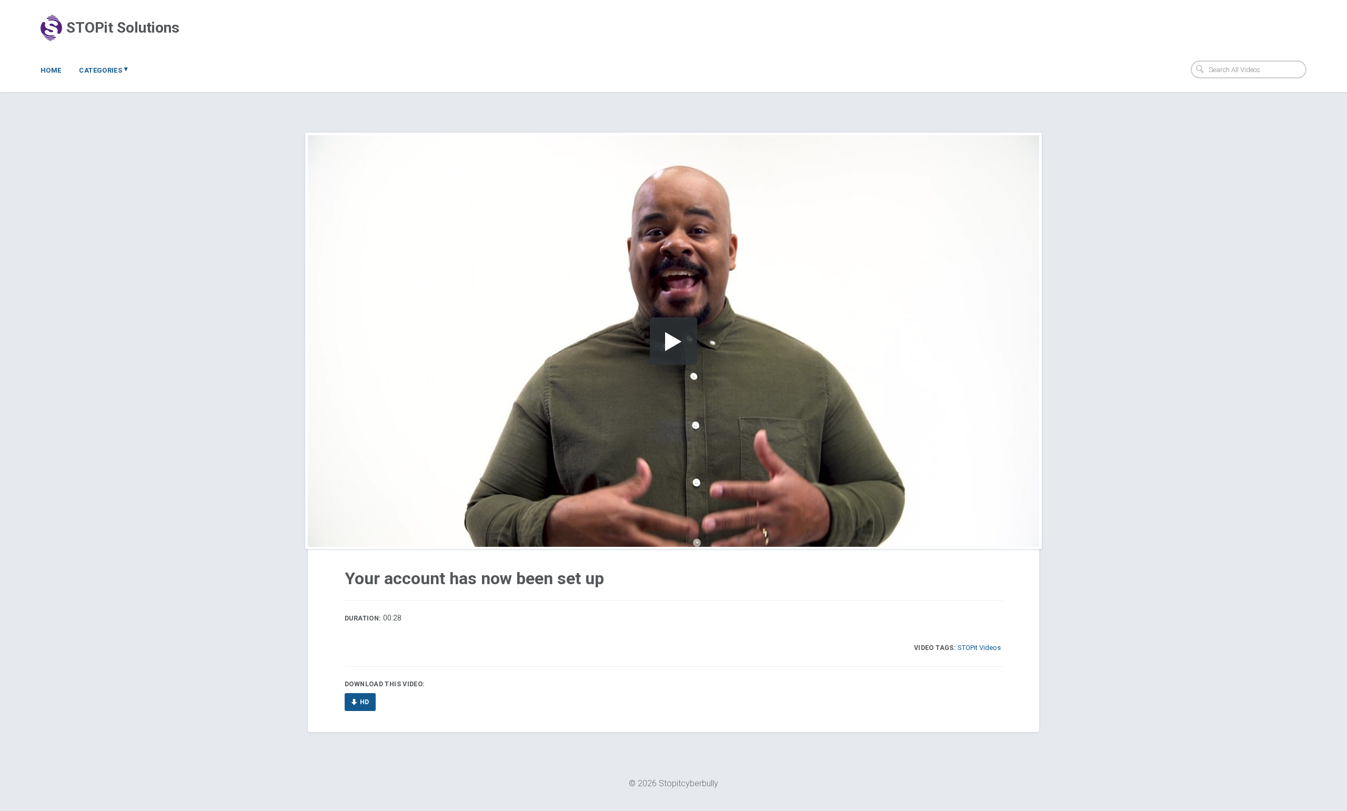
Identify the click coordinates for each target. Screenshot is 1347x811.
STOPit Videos (979, 648)
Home (51, 70)
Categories (103, 69)
